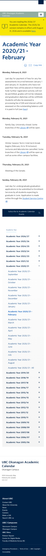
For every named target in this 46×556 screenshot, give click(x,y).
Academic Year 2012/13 (17, 407)
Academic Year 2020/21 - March (19, 321)
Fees (25, 109)
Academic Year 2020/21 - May (19, 337)
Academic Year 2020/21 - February (20, 313)
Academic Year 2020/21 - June (19, 345)
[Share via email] (30, 65)
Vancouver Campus (9, 526)
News (4, 507)
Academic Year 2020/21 (17, 266)
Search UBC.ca (8, 518)
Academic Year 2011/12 (17, 412)
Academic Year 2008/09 (17, 427)
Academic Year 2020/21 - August (19, 361)
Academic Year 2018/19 (17, 378)
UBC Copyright (35, 549)
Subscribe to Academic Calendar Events (21, 213)
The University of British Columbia (16, 4)
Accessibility (6, 552)
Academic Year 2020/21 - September (19, 273)
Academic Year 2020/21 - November (19, 289)
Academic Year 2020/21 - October (19, 281)
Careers (5, 513)
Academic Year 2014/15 (17, 398)
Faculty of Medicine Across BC (13, 541)
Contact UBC (7, 502)
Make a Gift (6, 515)
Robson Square (8, 536)
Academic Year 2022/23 (17, 256)
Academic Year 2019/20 (17, 373)
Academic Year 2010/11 (17, 417)
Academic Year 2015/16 (17, 393)
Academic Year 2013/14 (17, 402)
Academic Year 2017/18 (17, 383)
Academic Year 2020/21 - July (19, 353)
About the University (9, 505)
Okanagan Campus (9, 529)
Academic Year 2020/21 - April (19, 329)
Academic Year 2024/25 (17, 246)
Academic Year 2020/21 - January (19, 305)
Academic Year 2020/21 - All (21, 368)
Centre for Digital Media (11, 538)
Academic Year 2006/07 (17, 437)
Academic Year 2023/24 (17, 251)
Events (4, 510)
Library (23, 128)
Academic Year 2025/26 (17, 241)
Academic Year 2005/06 (17, 442)
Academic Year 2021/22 (17, 261)
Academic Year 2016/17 (17, 388)
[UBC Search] (41, 3)
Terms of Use (24, 549)
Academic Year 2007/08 (17, 432)
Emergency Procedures (9, 549)
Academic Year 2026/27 (17, 236)
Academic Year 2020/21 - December (19, 297)
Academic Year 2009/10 (17, 422)
